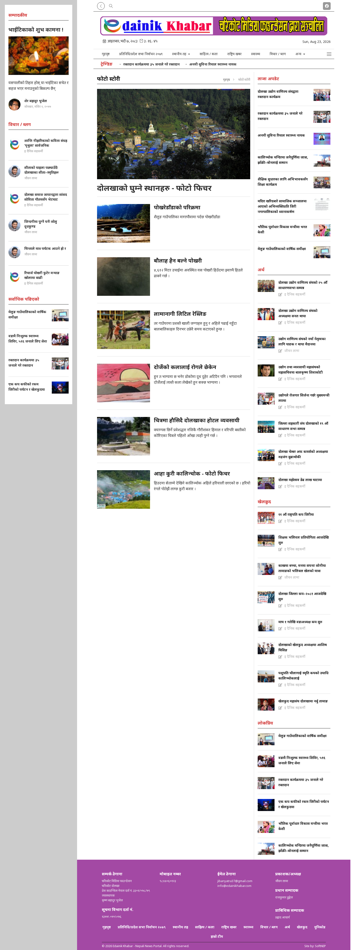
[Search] (111, 5)
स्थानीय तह (180, 927)
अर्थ (287, 927)
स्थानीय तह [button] (179, 54)
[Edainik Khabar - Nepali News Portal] (214, 34)
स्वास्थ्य (255, 54)
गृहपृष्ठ (106, 54)
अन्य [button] (298, 54)
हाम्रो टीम (217, 936)
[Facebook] (327, 5)
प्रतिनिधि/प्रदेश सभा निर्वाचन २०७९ (141, 54)
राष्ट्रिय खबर (234, 54)
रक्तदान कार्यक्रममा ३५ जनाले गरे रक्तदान (151, 64)
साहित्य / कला (209, 54)
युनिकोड (319, 927)
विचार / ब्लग (278, 54)
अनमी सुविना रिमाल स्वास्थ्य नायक (212, 64)
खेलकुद (302, 927)
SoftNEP (320, 946)
